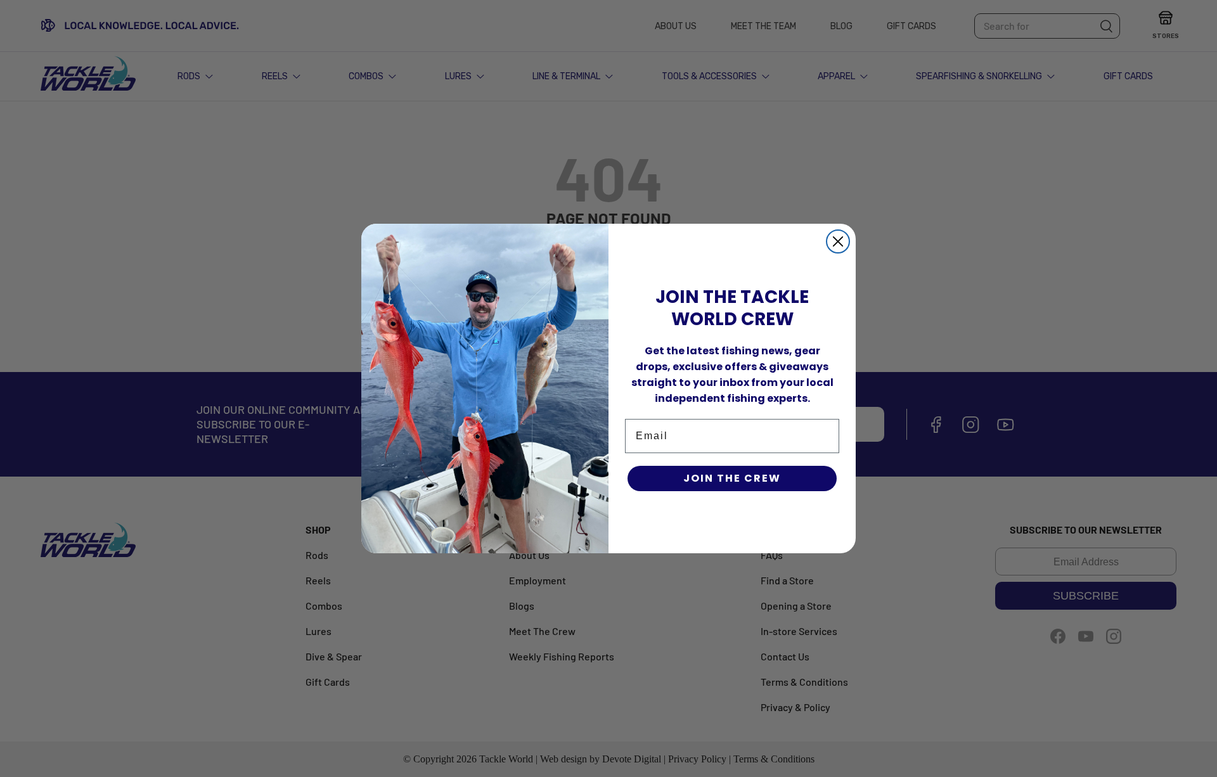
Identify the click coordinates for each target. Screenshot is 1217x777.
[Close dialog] (838, 241)
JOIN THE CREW (732, 478)
